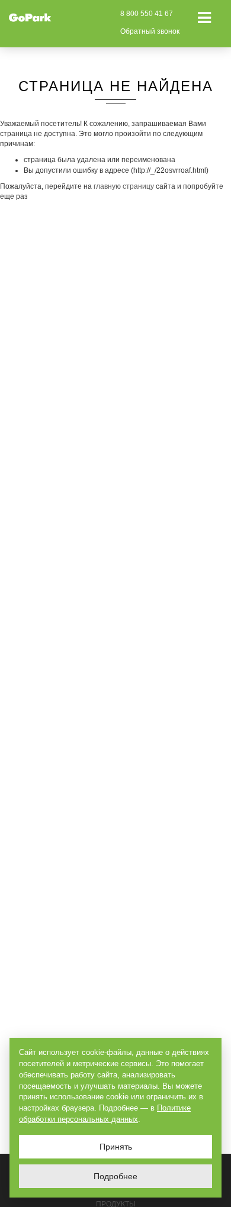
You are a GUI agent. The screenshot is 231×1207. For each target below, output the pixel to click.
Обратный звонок (149, 31)
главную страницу (124, 186)
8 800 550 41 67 (146, 13)
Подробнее (115, 1176)
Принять (116, 1146)
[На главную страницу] (30, 17)
